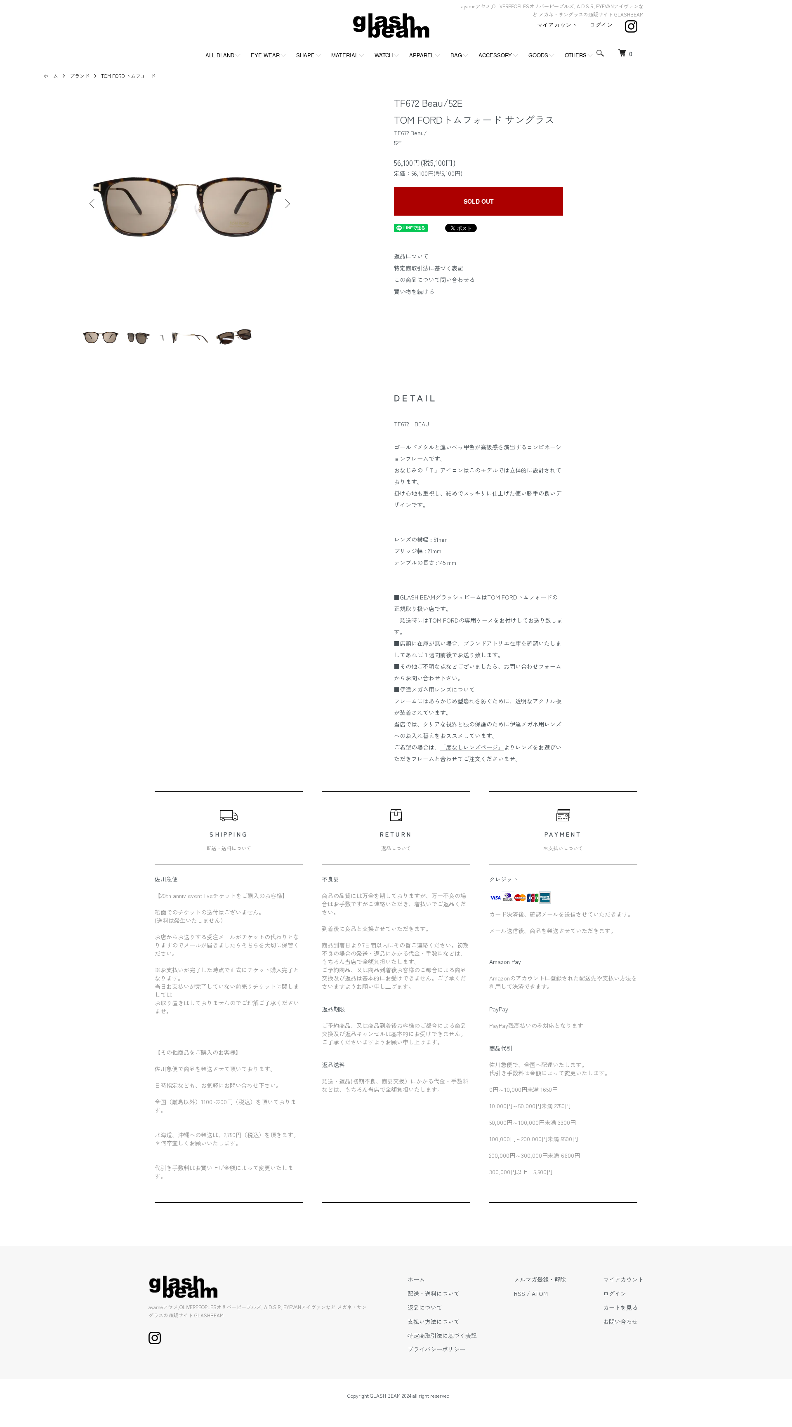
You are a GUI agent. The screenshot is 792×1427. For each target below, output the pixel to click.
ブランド (80, 75)
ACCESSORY (495, 55)
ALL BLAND (219, 55)
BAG (456, 55)
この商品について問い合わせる (434, 279)
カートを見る (620, 1307)
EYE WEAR (265, 55)
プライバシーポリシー (436, 1349)
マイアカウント (557, 25)
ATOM (540, 1293)
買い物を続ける (414, 291)
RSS (519, 1293)
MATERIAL (344, 55)
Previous (93, 203)
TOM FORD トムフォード (128, 75)
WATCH (384, 55)
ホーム (50, 75)
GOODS (538, 55)
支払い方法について (434, 1321)
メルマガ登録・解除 (540, 1279)
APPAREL (421, 55)
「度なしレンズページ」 (472, 747)
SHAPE (305, 55)
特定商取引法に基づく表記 (428, 268)
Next (286, 203)
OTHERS (576, 55)
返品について (411, 256)
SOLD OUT (479, 201)
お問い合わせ (620, 1321)
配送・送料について (434, 1293)
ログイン (601, 25)
